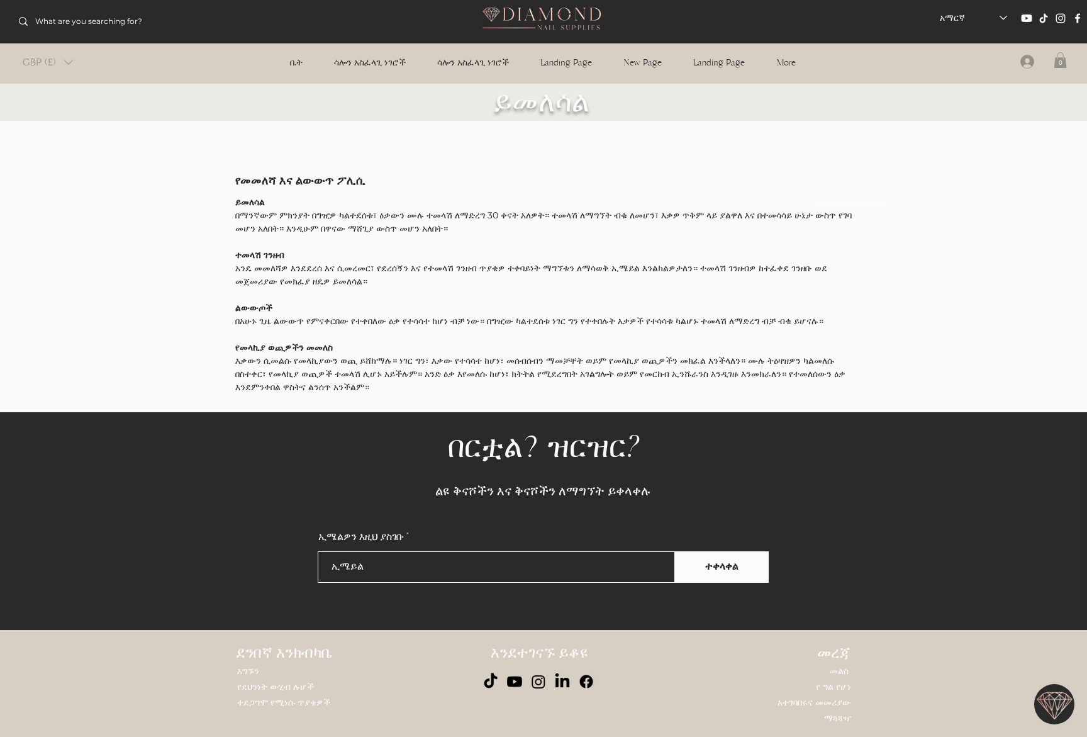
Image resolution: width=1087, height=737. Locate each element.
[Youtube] (1026, 18)
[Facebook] (1077, 18)
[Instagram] (1060, 18)
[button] (47, 62)
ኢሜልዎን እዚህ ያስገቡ (361, 537)
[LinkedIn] (562, 681)
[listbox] (47, 62)
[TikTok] (1043, 18)
